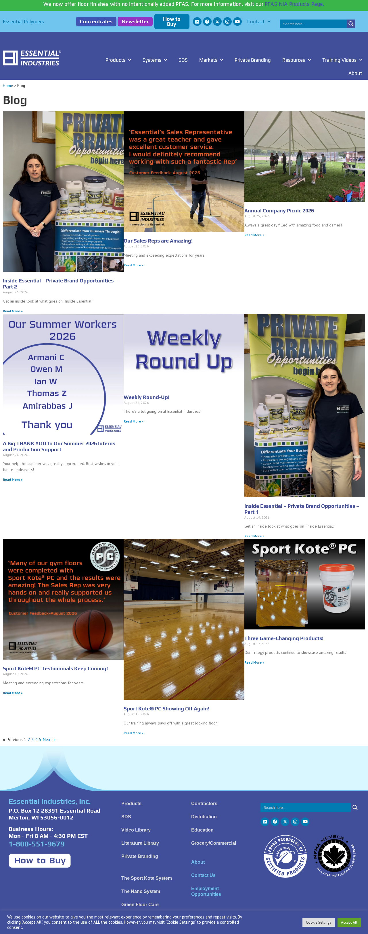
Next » (49, 739)
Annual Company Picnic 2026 (279, 211)
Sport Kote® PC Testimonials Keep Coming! (55, 668)
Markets (208, 60)
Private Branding (253, 60)
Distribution (204, 816)
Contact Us (203, 875)
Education (202, 830)
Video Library (136, 830)
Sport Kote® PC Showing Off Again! (166, 709)
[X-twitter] (217, 21)
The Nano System (140, 891)
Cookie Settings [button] (318, 922)
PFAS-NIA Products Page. (295, 4)
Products (115, 60)
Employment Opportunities (206, 891)
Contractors (204, 803)
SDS (183, 60)
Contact (256, 21)
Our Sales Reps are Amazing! (158, 241)
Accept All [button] (349, 922)
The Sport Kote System (146, 878)
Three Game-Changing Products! (283, 638)
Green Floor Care (140, 904)
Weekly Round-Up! (146, 397)
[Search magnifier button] (351, 24)
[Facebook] (207, 21)
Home (8, 85)
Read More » (13, 311)
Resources (293, 60)
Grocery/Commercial (213, 843)
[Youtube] (237, 21)
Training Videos (339, 60)
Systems (152, 60)
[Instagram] (227, 21)
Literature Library (140, 843)
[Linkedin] (197, 21)
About (355, 73)
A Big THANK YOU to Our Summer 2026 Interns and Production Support (59, 446)
